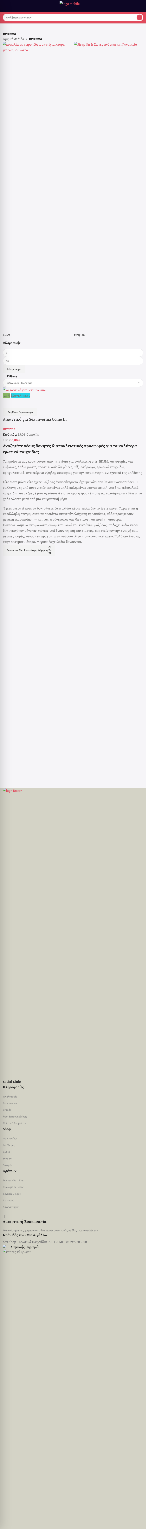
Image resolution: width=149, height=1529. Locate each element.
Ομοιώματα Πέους (13, 1187)
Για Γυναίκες (10, 1138)
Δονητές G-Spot (12, 1194)
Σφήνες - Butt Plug (13, 1180)
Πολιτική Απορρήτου (14, 1123)
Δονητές (7, 1165)
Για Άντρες (9, 1145)
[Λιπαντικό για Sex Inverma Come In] (24, 389)
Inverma (9, 428)
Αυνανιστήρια (11, 1207)
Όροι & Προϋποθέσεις (15, 1116)
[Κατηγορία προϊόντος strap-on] (108, 191)
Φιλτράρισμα (14, 369)
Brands (7, 1110)
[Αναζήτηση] (139, 17)
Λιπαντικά (9, 1200)
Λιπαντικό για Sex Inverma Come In (35, 419)
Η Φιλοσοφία (10, 1096)
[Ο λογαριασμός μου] (141, 6)
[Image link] (73, 933)
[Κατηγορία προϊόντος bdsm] (37, 191)
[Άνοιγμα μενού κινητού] (4, 6)
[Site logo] (73, 5)
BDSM (6, 1152)
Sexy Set (8, 1158)
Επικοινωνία (10, 1103)
